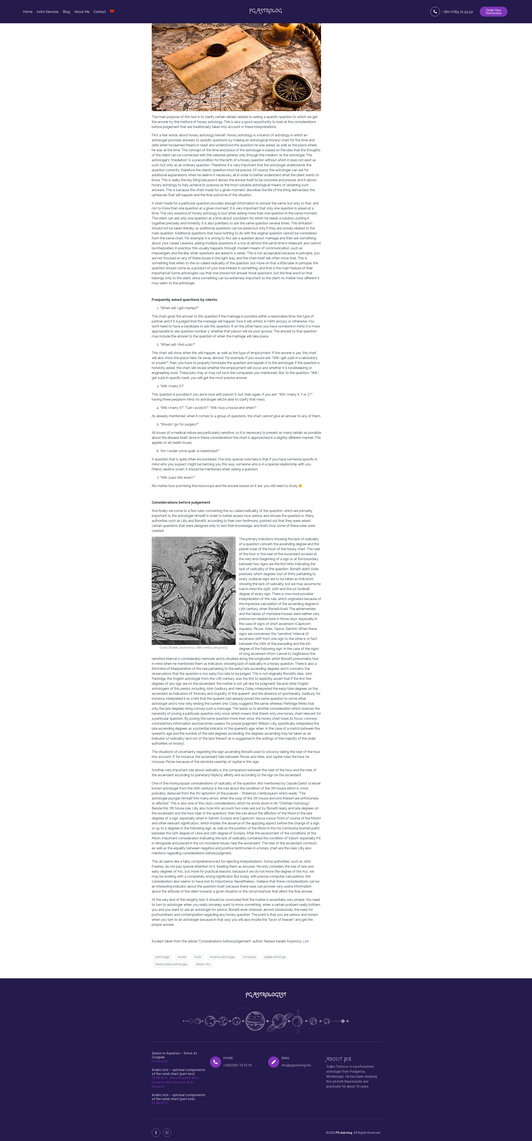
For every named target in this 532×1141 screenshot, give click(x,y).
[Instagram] (167, 1132)
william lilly (203, 964)
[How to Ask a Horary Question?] (236, 62)
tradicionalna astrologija (171, 964)
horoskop (249, 957)
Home (27, 12)
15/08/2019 (159, 1078)
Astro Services (48, 12)
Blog (66, 12)
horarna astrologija (222, 957)
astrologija (162, 957)
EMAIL (285, 1058)
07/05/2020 (159, 1061)
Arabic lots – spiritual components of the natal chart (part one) (178, 1097)
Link (306, 941)
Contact (100, 12)
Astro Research (180, 1078)
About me (81, 12)
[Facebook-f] (156, 1132)
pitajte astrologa (275, 957)
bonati (182, 957)
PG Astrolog (344, 1132)
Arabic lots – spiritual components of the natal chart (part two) (178, 1072)
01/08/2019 (159, 1103)
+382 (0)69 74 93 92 (457, 12)
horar (197, 957)
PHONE (228, 1058)
